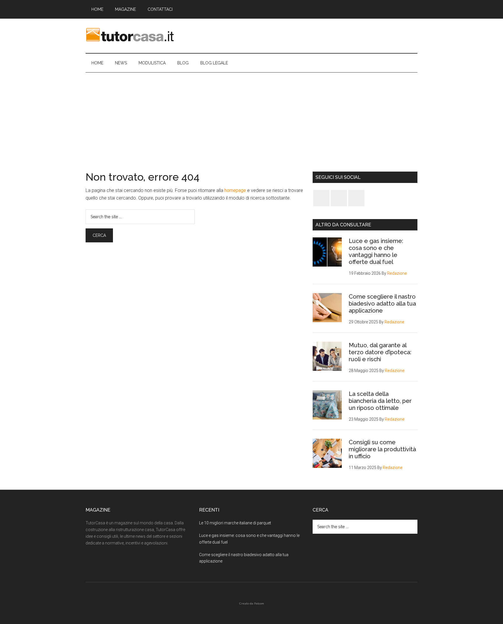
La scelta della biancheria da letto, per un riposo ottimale (380, 400)
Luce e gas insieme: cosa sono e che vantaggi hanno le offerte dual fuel (376, 251)
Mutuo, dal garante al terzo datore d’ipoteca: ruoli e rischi (380, 352)
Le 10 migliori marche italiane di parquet (235, 523)
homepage (235, 190)
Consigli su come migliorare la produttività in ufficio (382, 449)
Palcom (259, 603)
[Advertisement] (251, 116)
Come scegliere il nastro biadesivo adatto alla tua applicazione (382, 303)
